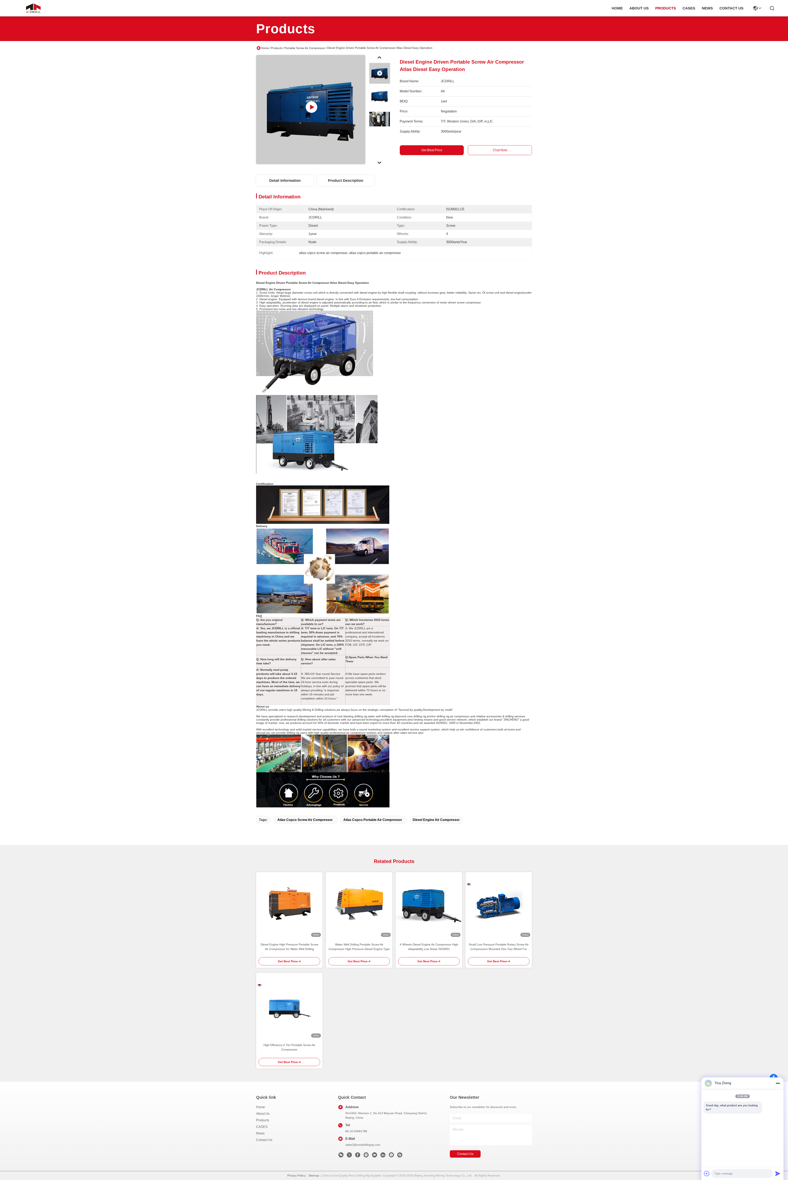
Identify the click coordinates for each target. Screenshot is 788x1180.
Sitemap (313, 1175)
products (665, 8)
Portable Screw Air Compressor (304, 48)
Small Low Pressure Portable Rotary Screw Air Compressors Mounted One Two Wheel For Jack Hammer (499, 947)
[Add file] (707, 1173)
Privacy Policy (296, 1175)
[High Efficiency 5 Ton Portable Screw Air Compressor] (289, 1006)
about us (639, 8)
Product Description (345, 181)
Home (617, 8)
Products (276, 48)
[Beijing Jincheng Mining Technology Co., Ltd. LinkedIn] (383, 1156)
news (707, 8)
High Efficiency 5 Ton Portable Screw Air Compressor (289, 1047)
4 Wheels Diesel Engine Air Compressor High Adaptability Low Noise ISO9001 (429, 947)
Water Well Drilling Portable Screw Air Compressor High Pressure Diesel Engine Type (359, 947)
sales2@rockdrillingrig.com (362, 1144)
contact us (731, 8)
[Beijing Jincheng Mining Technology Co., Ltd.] (33, 8)
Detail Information (285, 181)
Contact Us (264, 1140)
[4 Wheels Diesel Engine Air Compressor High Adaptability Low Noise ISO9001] (429, 905)
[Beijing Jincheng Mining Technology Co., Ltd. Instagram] (366, 1156)
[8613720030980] (391, 1156)
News (260, 1133)
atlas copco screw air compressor (305, 820)
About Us (263, 1113)
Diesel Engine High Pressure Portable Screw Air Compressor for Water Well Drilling (289, 947)
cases (689, 8)
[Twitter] (349, 1156)
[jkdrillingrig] (400, 1156)
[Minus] (777, 1083)
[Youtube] (374, 1156)
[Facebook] (358, 1156)
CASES (262, 1126)
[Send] (777, 1173)
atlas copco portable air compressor (372, 820)
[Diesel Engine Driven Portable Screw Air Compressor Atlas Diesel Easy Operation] (310, 109)
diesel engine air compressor (436, 820)
